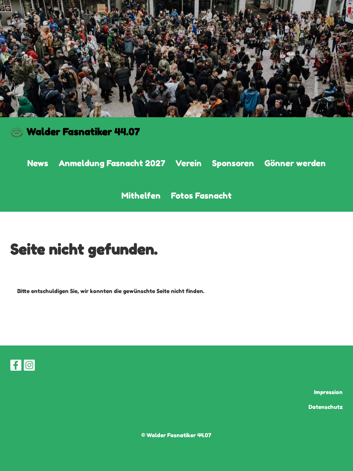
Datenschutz (326, 406)
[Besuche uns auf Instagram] (29, 366)
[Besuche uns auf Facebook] (15, 366)
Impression (328, 392)
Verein (188, 163)
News (37, 163)
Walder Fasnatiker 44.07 (83, 132)
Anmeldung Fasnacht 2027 (112, 163)
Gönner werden (295, 163)
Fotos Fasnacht (201, 196)
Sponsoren (233, 163)
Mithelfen (141, 196)
